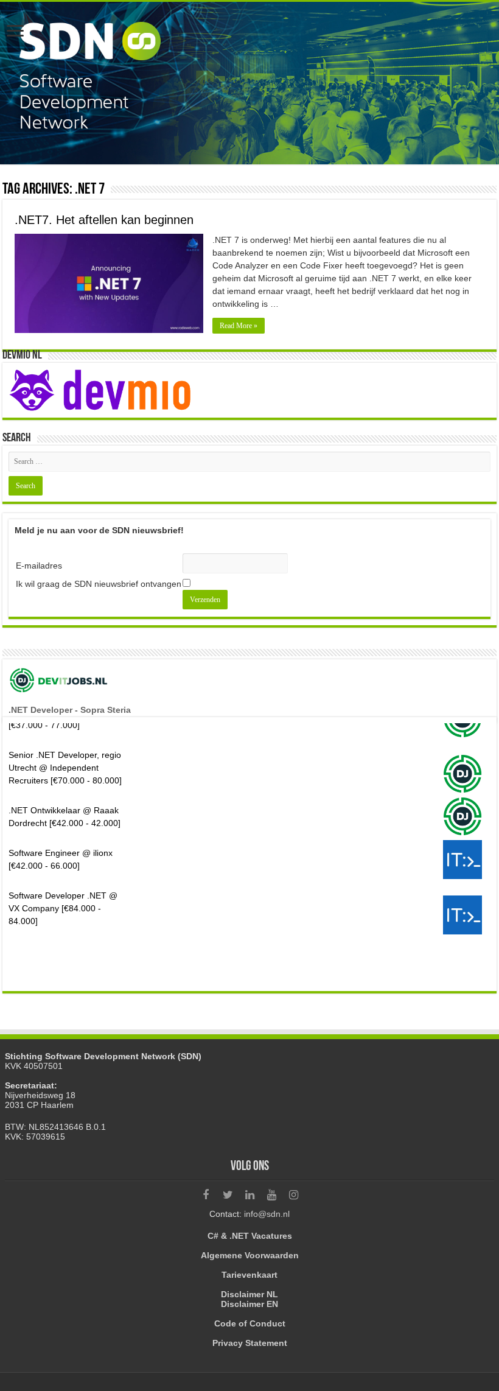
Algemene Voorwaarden (250, 1255)
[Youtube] (271, 1195)
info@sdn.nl (267, 1214)
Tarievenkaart (249, 1275)
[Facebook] (205, 1195)
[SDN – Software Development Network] (249, 83)
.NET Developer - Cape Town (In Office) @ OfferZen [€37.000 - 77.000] (65, 938)
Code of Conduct (249, 1323)
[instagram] (293, 1195)
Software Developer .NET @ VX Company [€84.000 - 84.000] (63, 882)
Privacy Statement (249, 1343)
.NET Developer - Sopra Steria (70, 710)
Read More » (238, 325)
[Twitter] (227, 1195)
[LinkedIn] (249, 1195)
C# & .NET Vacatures (250, 1236)
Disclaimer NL (249, 1294)
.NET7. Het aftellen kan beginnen (104, 219)
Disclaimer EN (249, 1304)
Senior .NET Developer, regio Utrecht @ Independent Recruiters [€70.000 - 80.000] (65, 742)
